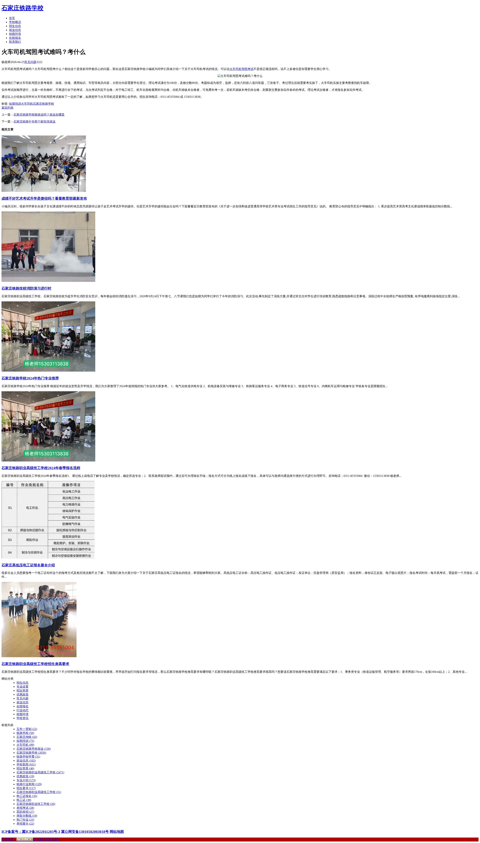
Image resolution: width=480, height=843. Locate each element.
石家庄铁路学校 (23, 8)
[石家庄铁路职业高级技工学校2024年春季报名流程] (48, 460)
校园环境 (15, 33)
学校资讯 (22, 718)
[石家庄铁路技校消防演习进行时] (48, 280)
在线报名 (15, 37)
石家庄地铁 (26, 736)
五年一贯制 (26, 729)
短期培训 (15, 103)
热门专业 (25, 819)
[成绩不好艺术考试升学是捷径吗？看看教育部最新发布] (44, 190)
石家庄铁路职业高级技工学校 (40, 772)
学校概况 (15, 22)
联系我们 (15, 41)
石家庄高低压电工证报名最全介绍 (28, 565)
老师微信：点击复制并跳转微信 (31, 839)
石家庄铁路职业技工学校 (35, 803)
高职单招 (25, 811)
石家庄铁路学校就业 (33, 748)
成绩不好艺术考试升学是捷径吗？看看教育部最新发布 (44, 198)
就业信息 (15, 30)
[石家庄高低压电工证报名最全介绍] (48, 557)
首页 (12, 18)
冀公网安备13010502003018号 (85, 832)
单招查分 (25, 823)
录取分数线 (26, 815)
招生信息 (15, 26)
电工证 (23, 800)
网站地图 (117, 832)
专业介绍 (26, 780)
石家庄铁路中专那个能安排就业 (35, 121)
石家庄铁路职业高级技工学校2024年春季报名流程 (41, 468)
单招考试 (25, 807)
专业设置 (22, 686)
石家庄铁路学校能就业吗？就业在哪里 (39, 114)
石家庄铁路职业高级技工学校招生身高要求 (35, 664)
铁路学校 (25, 733)
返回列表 (8, 107)
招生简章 (22, 690)
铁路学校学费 (28, 756)
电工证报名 (26, 796)
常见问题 (30, 62)
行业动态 (22, 710)
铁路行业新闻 (29, 784)
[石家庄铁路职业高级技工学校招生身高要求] (39, 656)
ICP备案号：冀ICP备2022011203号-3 (31, 832)
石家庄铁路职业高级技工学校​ (38, 792)
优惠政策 (22, 694)
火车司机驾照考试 (242, 69)
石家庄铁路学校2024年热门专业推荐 (30, 378)
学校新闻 (26, 764)
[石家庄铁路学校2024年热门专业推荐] (48, 370)
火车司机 (27, 103)
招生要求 (26, 788)
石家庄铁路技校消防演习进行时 (26, 288)
